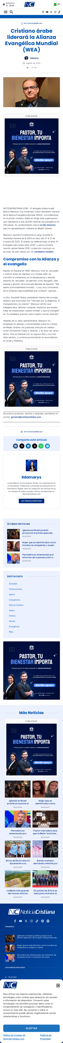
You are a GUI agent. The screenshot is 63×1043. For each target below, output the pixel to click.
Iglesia (12, 594)
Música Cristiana (16, 605)
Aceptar (31, 1028)
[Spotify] (48, 921)
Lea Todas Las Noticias (31, 501)
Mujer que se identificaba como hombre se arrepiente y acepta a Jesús (39, 545)
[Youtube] (47, 12)
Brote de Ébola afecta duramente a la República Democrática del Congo (17, 865)
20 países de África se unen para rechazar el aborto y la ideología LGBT (45, 894)
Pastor (12, 610)
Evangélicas (14, 626)
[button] (58, 985)
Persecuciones (15, 589)
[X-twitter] (51, 12)
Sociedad (13, 584)
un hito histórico (48, 225)
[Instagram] (55, 12)
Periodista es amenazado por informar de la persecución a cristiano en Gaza (38, 557)
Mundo (12, 621)
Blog (11, 632)
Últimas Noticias (18, 524)
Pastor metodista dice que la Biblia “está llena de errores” (45, 833)
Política (12, 616)
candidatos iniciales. (44, 251)
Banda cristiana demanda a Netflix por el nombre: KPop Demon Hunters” (45, 865)
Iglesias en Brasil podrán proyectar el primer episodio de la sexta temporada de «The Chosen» (39, 534)
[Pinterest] (42, 921)
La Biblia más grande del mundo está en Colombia (18, 893)
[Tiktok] (59, 12)
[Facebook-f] (43, 12)
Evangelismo (14, 600)
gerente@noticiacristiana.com (26, 417)
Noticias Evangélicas (33, 23)
